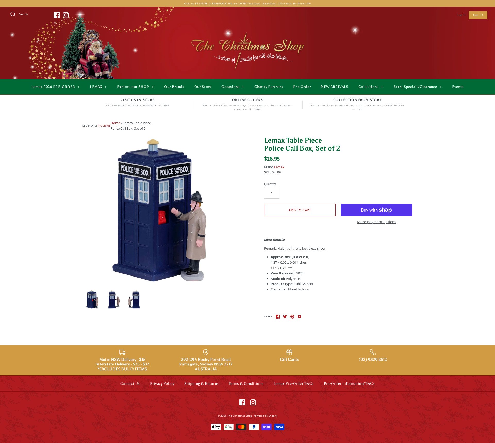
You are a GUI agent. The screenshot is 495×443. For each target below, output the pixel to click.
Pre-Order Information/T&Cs (349, 383)
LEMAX (98, 87)
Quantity (270, 184)
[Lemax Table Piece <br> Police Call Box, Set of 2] (156, 210)
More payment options (376, 222)
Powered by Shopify (265, 415)
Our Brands (174, 87)
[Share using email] (299, 317)
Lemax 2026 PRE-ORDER (55, 87)
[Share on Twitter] (285, 317)
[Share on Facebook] (278, 317)
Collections (370, 87)
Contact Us (130, 383)
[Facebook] (57, 15)
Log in (461, 15)
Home (115, 123)
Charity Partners (268, 87)
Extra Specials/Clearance (418, 87)
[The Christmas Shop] (247, 31)
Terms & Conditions (246, 383)
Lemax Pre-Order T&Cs (294, 383)
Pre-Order (302, 87)
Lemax (279, 167)
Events (458, 87)
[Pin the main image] (292, 317)
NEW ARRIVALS (334, 87)
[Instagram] (66, 15)
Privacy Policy (162, 383)
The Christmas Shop (239, 415)
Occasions (232, 87)
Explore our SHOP (135, 87)
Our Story (202, 87)
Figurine (104, 125)
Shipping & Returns (201, 383)
